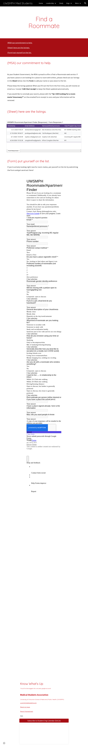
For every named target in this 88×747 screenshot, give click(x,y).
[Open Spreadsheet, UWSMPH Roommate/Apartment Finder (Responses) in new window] (77, 123)
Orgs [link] (68, 3)
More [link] (77, 3)
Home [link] (41, 3)
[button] (85, 3)
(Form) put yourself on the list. (19, 52)
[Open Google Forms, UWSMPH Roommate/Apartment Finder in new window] (58, 181)
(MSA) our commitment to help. (19, 43)
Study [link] (61, 3)
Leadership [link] (50, 3)
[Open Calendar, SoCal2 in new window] (64, 727)
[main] (44, 22)
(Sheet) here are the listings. (18, 47)
